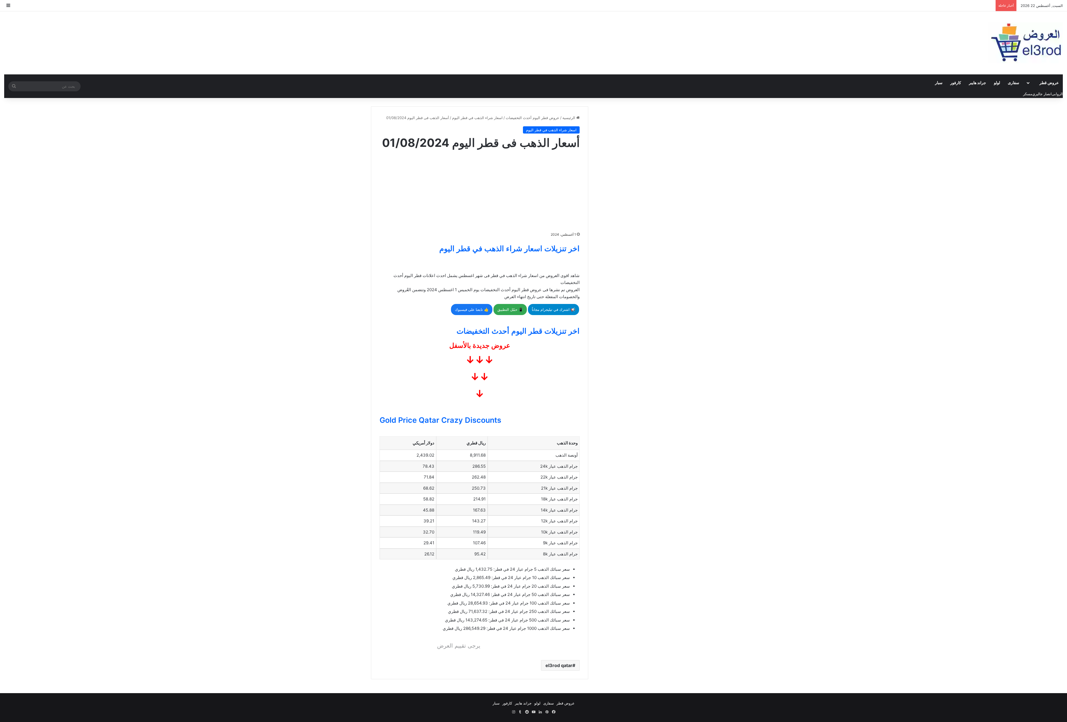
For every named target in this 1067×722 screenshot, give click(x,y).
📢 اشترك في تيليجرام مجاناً (553, 309)
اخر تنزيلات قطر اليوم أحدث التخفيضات (518, 331)
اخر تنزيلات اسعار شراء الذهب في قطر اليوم (509, 248)
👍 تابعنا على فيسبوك (471, 309)
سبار (939, 82)
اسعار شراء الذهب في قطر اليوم (477, 117)
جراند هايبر (977, 82)
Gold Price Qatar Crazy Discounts (440, 420)
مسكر (1027, 94)
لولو (997, 82)
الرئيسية (569, 117)
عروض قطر (1049, 82)
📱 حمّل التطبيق (510, 309)
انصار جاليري (1042, 94)
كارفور (955, 82)
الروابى (1057, 94)
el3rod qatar (558, 665)
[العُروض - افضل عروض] (1025, 42)
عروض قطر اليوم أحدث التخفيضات (532, 117)
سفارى (1013, 82)
